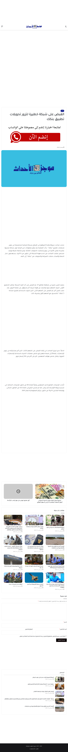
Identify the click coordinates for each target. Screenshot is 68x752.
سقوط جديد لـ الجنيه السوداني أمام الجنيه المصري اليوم (41, 684)
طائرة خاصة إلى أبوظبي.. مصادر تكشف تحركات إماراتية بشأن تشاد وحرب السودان (13, 548)
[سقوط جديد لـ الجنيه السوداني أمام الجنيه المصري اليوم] (59, 686)
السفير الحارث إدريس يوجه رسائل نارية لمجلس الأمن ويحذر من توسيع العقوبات (55, 586)
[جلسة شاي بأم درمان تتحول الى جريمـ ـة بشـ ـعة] (34, 559)
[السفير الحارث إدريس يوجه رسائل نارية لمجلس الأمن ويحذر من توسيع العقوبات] (55, 577)
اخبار (62, 110)
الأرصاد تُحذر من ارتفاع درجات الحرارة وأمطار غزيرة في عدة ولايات (39, 706)
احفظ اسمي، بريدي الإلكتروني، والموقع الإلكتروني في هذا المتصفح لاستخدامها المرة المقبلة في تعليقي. (42, 636)
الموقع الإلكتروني (29, 629)
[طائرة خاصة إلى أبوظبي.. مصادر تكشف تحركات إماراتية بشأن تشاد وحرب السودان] (13, 539)
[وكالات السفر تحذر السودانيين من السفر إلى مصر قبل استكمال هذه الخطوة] (34, 539)
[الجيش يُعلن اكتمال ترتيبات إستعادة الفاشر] (34, 520)
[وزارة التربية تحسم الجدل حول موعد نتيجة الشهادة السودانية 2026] (55, 559)
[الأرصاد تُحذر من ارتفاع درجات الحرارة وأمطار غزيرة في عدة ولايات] (55, 539)
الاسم (65, 622)
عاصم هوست (32, 749)
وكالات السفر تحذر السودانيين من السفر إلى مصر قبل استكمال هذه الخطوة (35, 548)
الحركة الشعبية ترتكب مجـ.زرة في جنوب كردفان (43, 677)
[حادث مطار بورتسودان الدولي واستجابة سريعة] (13, 559)
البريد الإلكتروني (63, 629)
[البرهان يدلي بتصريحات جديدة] (13, 577)
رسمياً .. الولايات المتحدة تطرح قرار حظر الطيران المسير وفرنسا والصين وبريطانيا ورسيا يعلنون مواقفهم (13, 528)
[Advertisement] (34, 11)
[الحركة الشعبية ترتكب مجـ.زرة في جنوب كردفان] (55, 520)
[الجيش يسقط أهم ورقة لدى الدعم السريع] (34, 577)
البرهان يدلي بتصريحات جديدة (15, 584)
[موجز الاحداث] (34, 26)
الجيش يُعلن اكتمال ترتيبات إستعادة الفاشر (44, 691)
